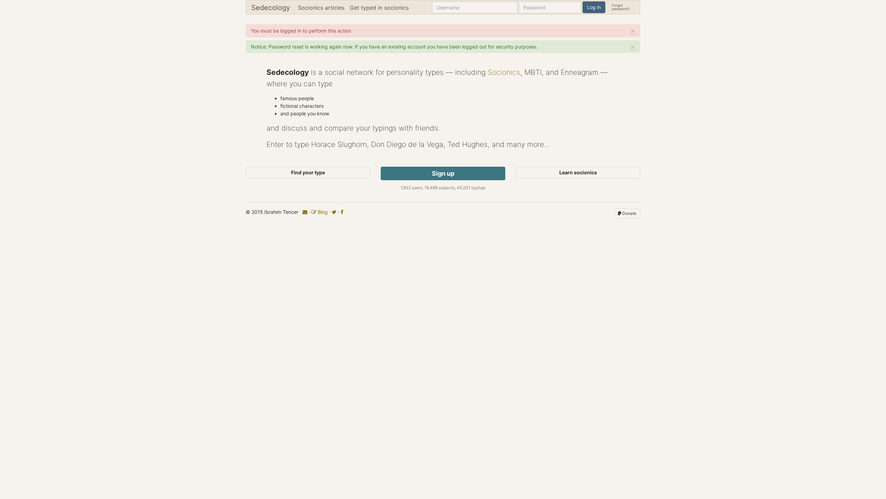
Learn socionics (578, 172)
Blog (322, 212)
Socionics (504, 72)
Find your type (308, 172)
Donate (628, 213)
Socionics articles (321, 7)
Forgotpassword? (621, 6)
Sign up (443, 173)
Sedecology (270, 7)
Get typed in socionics (379, 7)
